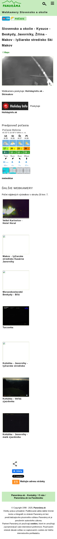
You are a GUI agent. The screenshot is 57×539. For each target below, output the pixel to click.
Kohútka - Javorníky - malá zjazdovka (15, 435)
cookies (34, 523)
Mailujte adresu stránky (32, 481)
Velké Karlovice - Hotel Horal (13, 221)
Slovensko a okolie (17, 28)
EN (8, 18)
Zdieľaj (19, 471)
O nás (41, 495)
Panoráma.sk (40, 508)
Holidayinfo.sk (9, 112)
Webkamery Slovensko (25, 12)
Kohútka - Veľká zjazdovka (12, 400)
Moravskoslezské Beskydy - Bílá (13, 293)
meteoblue (7, 178)
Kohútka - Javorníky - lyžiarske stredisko (15, 364)
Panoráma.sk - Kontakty (23, 495)
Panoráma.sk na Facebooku (28, 498)
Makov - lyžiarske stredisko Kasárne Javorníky (13, 259)
